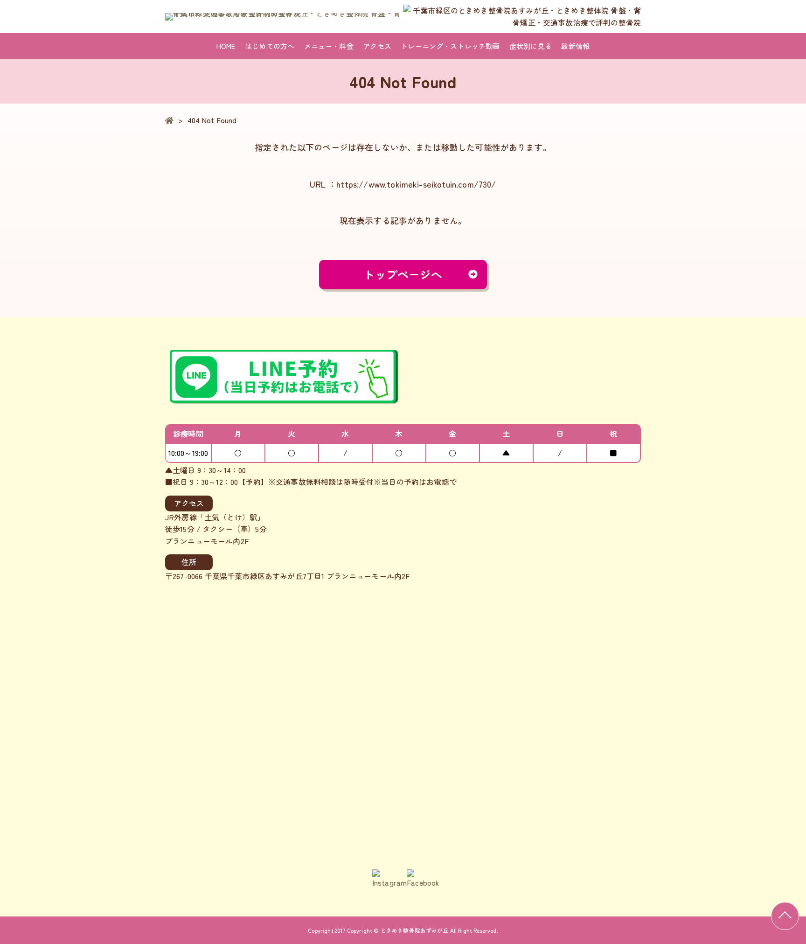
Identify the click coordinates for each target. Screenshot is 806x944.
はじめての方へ (269, 46)
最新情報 (575, 46)
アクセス (377, 46)
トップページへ (402, 274)
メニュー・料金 (329, 46)
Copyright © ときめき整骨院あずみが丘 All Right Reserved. (422, 930)
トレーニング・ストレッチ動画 (450, 46)
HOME (226, 46)
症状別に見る (530, 46)
